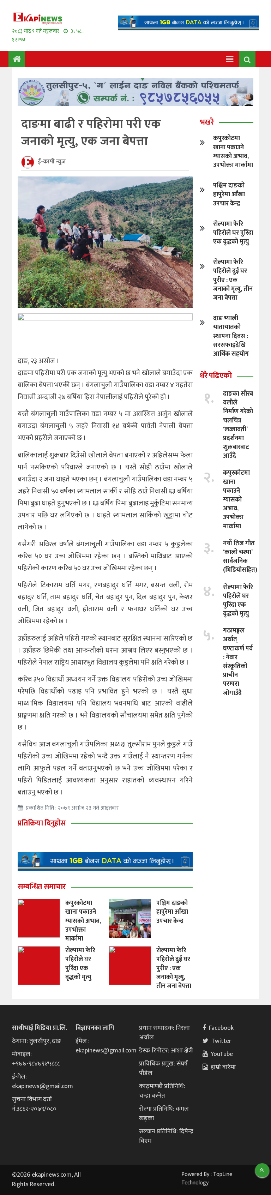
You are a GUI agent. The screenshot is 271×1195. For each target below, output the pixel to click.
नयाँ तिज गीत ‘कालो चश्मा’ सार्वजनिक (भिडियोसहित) (240, 557)
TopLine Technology (206, 1179)
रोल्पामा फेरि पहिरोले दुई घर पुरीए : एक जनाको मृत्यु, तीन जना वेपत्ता (173, 968)
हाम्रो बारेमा (223, 1067)
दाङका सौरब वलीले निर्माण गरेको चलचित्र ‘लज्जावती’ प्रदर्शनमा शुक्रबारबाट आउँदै (238, 425)
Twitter (221, 1041)
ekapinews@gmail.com (42, 1086)
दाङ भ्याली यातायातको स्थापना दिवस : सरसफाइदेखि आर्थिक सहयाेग (231, 336)
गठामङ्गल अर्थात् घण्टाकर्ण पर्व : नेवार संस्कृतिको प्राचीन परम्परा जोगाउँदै (238, 661)
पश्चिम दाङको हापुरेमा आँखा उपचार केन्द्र (172, 912)
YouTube (222, 1054)
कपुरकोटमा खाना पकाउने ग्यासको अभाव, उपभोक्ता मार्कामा (83, 921)
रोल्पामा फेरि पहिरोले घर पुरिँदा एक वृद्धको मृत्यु (80, 964)
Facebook (221, 1028)
